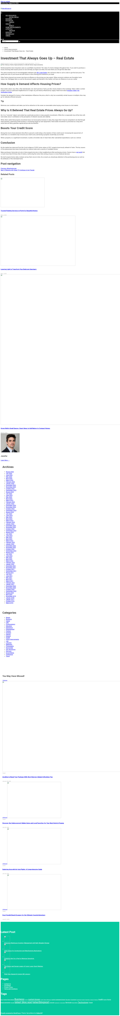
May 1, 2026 (4, 273)
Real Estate (9, 648)
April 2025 (9, 499)
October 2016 (10, 601)
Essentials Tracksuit (89, 999)
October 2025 (10, 488)
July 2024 (9, 514)
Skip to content (5, 1)
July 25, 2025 (5, 873)
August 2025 (10, 492)
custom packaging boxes (58, 999)
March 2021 (9, 581)
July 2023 (9, 534)
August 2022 (10, 552)
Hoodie (12, 1002)
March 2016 (9, 603)
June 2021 (9, 576)
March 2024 (9, 520)
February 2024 (10, 522)
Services (9, 32)
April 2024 (9, 519)
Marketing (9, 644)
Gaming (8, 634)
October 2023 (10, 529)
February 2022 (10, 562)
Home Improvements (13, 27)
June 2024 (9, 515)
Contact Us (7, 984)
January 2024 (10, 524)
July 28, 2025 (5, 827)
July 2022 (9, 554)
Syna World (74, 1002)
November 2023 (11, 527)
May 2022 (9, 557)
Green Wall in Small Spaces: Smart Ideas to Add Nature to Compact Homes (25, 428)
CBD (7, 622)
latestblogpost (41, 1002)
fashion (96, 999)
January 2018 (10, 598)
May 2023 (9, 537)
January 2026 (10, 483)
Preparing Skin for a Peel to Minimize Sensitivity (19, 958)
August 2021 (10, 572)
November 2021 (11, 567)
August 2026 (10, 472)
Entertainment (10, 629)
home (105, 999)
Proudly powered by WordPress (11, 1013)
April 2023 (9, 539)
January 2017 (10, 599)
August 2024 (10, 512)
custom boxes (34, 999)
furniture (8, 633)
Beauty (11, 25)
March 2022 (9, 561)
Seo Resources (11, 15)
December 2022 (11, 546)
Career (11, 22)
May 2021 (9, 578)
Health (8, 24)
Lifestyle (9, 29)
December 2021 (11, 566)
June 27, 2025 (5, 919)
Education (9, 20)
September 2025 (11, 490)
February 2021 (10, 583)
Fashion (12, 30)
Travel (8, 36)
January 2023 (10, 544)
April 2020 (9, 594)
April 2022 (9, 559)
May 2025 (9, 497)
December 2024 (11, 505)
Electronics (9, 628)
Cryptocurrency (10, 624)
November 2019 (11, 596)
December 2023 (11, 525)
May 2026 (9, 477)
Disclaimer (7, 985)
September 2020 (11, 591)
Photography (10, 646)
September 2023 (11, 530)
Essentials (73, 999)
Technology (10, 34)
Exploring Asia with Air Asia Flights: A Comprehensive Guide (22, 869)
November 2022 (11, 547)
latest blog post (23, 1002)
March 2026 (9, 480)
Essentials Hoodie (80, 999)
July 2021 (9, 574)
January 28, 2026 (6, 781)
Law (7, 641)
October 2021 (10, 569)
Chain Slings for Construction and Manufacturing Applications (23, 951)
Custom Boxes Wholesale (45, 999)
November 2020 (11, 588)
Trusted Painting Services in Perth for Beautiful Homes (19, 211)
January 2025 (10, 504)
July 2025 (9, 494)
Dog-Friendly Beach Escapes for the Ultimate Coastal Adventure (23, 915)
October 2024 (10, 509)
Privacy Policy (8, 987)
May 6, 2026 (4, 215)
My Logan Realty (42, 73)
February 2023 (10, 542)
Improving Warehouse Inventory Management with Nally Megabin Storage (26, 943)
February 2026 (10, 482)
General (8, 636)
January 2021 (10, 584)
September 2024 (11, 510)
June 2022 (9, 556)
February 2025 (10, 502)
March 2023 (9, 541)
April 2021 (9, 579)
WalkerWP (39, 1013)
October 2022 (10, 549)
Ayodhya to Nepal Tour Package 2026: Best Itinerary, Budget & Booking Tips (27, 777)
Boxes (2, 999)
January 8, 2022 (9, 63)
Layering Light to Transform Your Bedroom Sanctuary (19, 269)
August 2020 (10, 593)
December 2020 (11, 586)
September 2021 (11, 571)
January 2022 (10, 564)
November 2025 (11, 487)
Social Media (14, 17)
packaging (57, 1002)
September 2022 (11, 551)
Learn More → (5, 460)
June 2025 (9, 495)
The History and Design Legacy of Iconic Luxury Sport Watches (23, 966)
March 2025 (9, 500)
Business (9, 19)
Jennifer (3, 63)
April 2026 (9, 478)
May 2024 (9, 517)
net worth (79, 152)
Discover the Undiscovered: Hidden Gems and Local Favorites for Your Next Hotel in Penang (33, 823)
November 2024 (11, 507)
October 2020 (10, 589)
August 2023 (10, 532)
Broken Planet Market (9, 999)
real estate (31, 63)
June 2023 (9, 536)
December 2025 (11, 485)
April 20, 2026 (4, 432)
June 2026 (9, 475)
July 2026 (9, 473)
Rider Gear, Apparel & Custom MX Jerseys (17, 974)
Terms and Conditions (11, 989)
